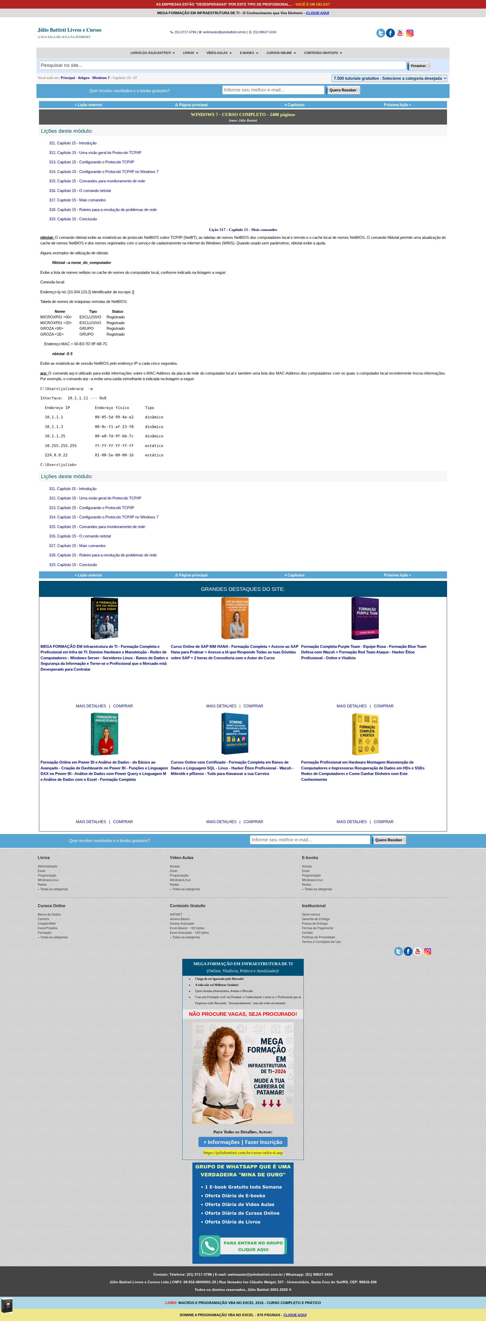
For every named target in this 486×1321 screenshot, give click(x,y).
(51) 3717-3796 (185, 32)
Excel (41, 870)
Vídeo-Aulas (181, 857)
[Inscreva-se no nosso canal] (400, 36)
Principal (68, 78)
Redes (42, 884)
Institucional (314, 905)
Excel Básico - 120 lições (187, 928)
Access (175, 866)
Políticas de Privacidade (318, 937)
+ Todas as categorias (53, 889)
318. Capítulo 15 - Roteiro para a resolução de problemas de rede (103, 209)
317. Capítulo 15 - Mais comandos (77, 200)
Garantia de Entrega (316, 919)
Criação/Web (47, 923)
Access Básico (180, 919)
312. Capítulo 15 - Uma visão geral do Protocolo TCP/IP (95, 152)
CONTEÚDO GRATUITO (321, 53)
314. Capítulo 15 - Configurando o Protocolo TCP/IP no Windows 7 (103, 171)
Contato (307, 932)
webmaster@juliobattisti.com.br (224, 32)
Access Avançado (182, 923)
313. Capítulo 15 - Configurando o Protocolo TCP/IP (91, 162)
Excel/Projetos (47, 928)
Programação (47, 875)
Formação (45, 932)
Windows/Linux (48, 880)
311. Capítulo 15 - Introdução (72, 143)
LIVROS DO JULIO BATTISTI (151, 53)
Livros (44, 857)
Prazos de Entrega (315, 923)
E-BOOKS (247, 53)
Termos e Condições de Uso (321, 941)
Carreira (43, 919)
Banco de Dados (49, 914)
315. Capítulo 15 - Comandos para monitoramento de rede (97, 181)
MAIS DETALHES (91, 706)
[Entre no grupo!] (243, 1213)
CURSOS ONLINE (279, 53)
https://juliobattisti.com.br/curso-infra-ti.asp (243, 1152)
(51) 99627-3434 (264, 32)
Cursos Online (51, 905)
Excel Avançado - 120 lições (189, 932)
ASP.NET (176, 914)
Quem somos (311, 914)
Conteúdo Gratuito (188, 905)
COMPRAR (123, 706)
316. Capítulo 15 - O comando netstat (80, 190)
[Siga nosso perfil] (380, 36)
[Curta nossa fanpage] (390, 36)
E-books (310, 857)
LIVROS (188, 53)
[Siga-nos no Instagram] (409, 36)
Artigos (83, 78)
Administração (47, 866)
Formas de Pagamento (317, 928)
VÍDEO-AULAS (217, 53)
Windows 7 (101, 78)
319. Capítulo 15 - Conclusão (73, 219)
